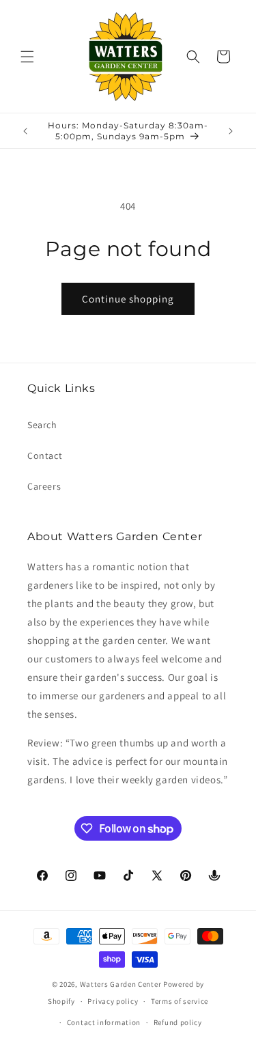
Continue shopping (128, 298)
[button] (27, 57)
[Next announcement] (231, 131)
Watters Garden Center (121, 984)
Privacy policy (112, 1001)
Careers (44, 486)
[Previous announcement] (25, 131)
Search (42, 425)
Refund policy (178, 1022)
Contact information (104, 1022)
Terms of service (179, 1001)
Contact (44, 455)
